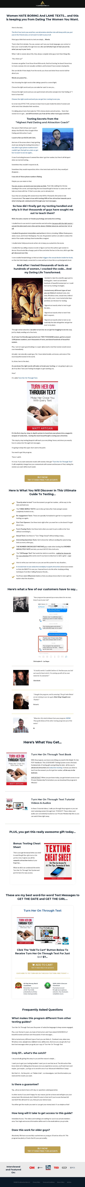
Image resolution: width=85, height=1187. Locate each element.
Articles (69, 1182)
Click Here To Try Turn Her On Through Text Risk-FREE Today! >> (42, 973)
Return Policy (60, 1182)
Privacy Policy (36, 1182)
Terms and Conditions (49, 1182)
